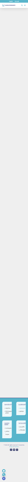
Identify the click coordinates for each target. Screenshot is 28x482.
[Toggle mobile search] (22, 5)
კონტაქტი (21, 430)
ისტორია (7, 408)
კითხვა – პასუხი (7, 433)
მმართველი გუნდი (7, 412)
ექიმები (21, 411)
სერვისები (21, 408)
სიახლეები (7, 428)
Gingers (11, 446)
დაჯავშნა (21, 426)
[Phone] (3, 474)
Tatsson (17, 446)
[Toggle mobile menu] (25, 5)
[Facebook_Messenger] (3, 470)
